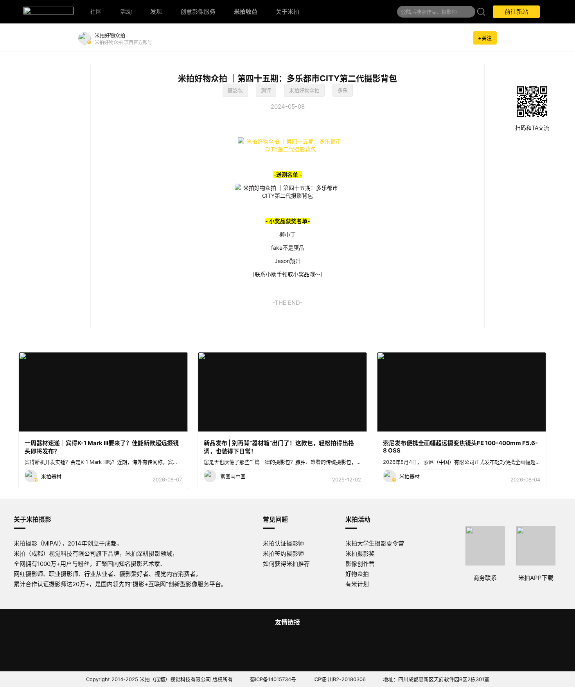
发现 (156, 11)
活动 (126, 11)
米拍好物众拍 (304, 90)
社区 (96, 11)
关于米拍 (287, 11)
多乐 (343, 90)
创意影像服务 (198, 11)
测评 (266, 90)
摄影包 (235, 90)
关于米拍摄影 (32, 519)
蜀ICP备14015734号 (273, 679)
